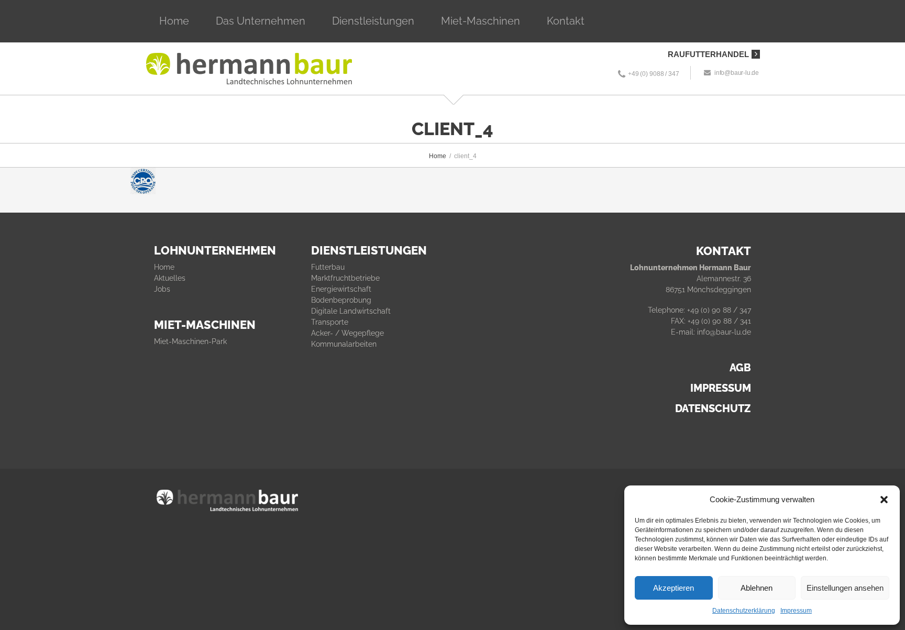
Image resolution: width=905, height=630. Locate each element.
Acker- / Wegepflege (347, 333)
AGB (740, 367)
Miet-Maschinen (480, 21)
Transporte (329, 322)
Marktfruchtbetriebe (345, 278)
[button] (884, 499)
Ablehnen (756, 587)
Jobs (162, 289)
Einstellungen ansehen (845, 587)
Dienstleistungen (373, 21)
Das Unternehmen (260, 21)
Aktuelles (169, 278)
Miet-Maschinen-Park (190, 341)
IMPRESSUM (720, 388)
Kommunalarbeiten (344, 344)
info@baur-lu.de (736, 72)
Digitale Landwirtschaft (351, 311)
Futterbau (328, 267)
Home (174, 21)
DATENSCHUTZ (713, 408)
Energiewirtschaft (341, 289)
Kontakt (565, 21)
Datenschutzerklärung (743, 610)
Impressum (796, 610)
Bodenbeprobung (341, 300)
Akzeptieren (673, 587)
